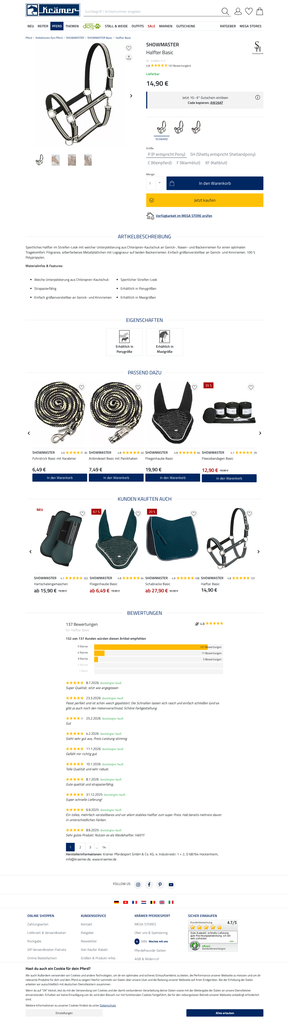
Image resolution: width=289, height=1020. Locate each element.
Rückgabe (34, 941)
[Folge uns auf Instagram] (138, 885)
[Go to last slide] (29, 433)
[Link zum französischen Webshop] (135, 901)
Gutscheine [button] (185, 26)
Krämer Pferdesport (152, 915)
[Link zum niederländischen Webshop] (144, 901)
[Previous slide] (29, 96)
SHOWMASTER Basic (99, 38)
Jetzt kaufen (205, 200)
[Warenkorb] (259, 10)
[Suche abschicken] (226, 11)
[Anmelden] (238, 10)
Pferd (29, 38)
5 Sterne (83, 646)
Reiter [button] (43, 26)
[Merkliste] (249, 10)
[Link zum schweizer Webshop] (126, 901)
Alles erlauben (225, 1013)
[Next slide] (131, 96)
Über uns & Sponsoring (151, 932)
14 (104, 847)
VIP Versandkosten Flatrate (46, 949)
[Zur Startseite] (53, 9)
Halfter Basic (123, 38)
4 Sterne (83, 653)
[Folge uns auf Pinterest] (160, 885)
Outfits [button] (138, 26)
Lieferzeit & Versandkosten (46, 932)
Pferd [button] (57, 26)
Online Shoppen (40, 915)
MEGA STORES (250, 26)
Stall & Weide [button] (116, 26)
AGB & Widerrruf (147, 958)
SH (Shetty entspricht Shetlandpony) (222, 154)
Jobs (152, 941)
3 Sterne (83, 659)
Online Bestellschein (42, 958)
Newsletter (89, 941)
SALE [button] (151, 26)
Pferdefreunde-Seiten (150, 950)
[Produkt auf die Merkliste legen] (129, 48)
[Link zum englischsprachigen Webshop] (163, 901)
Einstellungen (64, 1013)
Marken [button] (165, 26)
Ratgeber (87, 932)
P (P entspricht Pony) (166, 154)
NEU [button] (31, 26)
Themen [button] (72, 26)
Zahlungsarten (37, 924)
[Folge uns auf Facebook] (149, 885)
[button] (92, 26)
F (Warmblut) (188, 163)
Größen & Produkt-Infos (98, 958)
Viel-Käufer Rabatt (94, 949)
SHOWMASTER (75, 38)
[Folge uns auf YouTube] (171, 885)
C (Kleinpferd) (160, 163)
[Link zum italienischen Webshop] (172, 901)
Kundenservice (93, 915)
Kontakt (86, 924)
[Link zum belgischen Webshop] (153, 901)
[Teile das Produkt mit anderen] (129, 58)
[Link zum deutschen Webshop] (117, 901)
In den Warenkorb (173, 477)
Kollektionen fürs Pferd (49, 38)
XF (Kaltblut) (216, 163)
